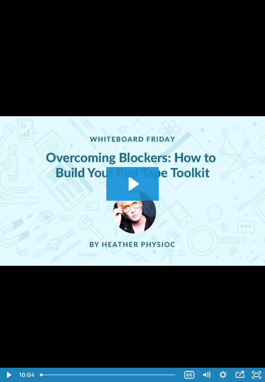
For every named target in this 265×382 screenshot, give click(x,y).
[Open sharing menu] (239, 375)
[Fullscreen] (256, 375)
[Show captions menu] (189, 375)
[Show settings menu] (223, 375)
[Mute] (206, 375)
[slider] (109, 375)
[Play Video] (8, 375)
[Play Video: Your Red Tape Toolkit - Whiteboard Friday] (132, 184)
